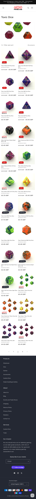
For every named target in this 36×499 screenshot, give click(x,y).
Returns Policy (7, 407)
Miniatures (6, 363)
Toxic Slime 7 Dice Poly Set (25, 290)
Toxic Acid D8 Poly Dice (24, 91)
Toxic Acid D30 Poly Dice (7, 216)
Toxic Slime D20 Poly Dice (8, 240)
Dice (4, 367)
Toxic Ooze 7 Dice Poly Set (25, 316)
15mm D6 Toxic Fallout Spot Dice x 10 (8, 141)
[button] (3, 8)
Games (5, 370)
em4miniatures (15, 496)
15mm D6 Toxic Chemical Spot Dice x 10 (26, 265)
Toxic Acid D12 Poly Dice (7, 91)
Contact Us (6, 418)
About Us (6, 392)
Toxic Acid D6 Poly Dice (7, 115)
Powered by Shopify (24, 496)
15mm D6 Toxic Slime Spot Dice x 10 (9, 291)
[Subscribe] (28, 461)
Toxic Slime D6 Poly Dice (24, 165)
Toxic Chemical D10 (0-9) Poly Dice (26, 141)
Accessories (6, 374)
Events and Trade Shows (10, 400)
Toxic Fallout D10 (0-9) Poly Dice (8, 166)
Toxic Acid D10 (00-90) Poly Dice (25, 66)
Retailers (5, 415)
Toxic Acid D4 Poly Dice (24, 115)
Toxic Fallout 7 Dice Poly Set (25, 340)
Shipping (5, 403)
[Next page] (27, 351)
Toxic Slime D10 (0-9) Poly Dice (9, 191)
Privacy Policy (7, 411)
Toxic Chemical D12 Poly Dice (25, 216)
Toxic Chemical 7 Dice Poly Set (9, 316)
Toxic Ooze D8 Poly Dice (24, 191)
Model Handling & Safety (10, 382)
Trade (5, 433)
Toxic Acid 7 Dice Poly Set (8, 340)
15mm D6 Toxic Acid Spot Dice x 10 (9, 265)
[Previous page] (9, 351)
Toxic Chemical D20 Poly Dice (26, 240)
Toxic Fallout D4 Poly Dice (8, 65)
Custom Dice (7, 378)
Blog (4, 396)
